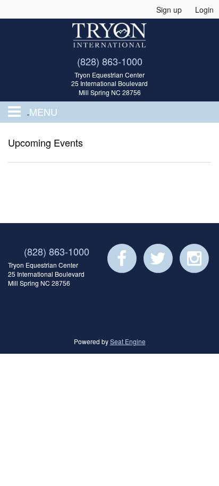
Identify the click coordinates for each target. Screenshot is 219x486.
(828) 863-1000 (109, 61)
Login (204, 9)
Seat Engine (128, 341)
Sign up (169, 9)
